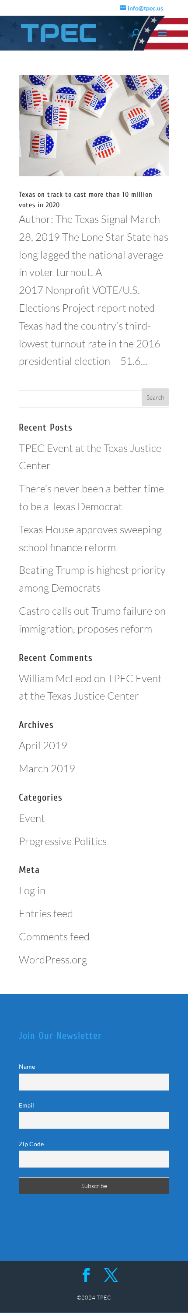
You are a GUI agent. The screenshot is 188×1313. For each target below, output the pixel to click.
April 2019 (43, 745)
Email (26, 1105)
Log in (32, 890)
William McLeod (55, 678)
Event (32, 818)
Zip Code (31, 1144)
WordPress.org (53, 959)
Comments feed (54, 936)
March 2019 (47, 768)
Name (27, 1066)
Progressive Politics (63, 841)
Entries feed (46, 913)
